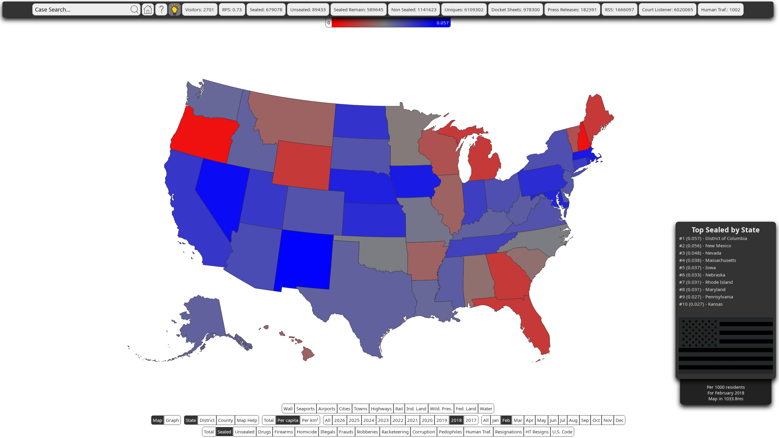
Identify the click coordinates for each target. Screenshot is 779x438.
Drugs (264, 432)
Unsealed (244, 432)
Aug (573, 420)
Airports (326, 408)
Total (269, 420)
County (225, 420)
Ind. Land (416, 408)
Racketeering (395, 432)
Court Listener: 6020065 (667, 9)
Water (486, 408)
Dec (620, 420)
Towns (360, 408)
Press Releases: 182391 (572, 9)
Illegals (327, 432)
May (541, 420)
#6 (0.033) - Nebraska (702, 275)
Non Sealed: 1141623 (414, 9)
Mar (518, 420)
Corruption (423, 432)
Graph (172, 420)
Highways (381, 408)
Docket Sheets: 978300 (515, 9)
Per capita (288, 420)
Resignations (508, 432)
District (207, 420)
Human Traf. (478, 432)
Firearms (283, 432)
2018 (456, 420)
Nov (607, 420)
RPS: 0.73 (232, 9)
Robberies (367, 432)
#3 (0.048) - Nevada (700, 253)
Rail (399, 408)
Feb (506, 420)
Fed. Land (466, 408)
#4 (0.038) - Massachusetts (707, 260)
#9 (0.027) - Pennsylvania (706, 297)
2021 (412, 420)
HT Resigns (537, 432)
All (327, 420)
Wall (288, 408)
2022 (398, 420)
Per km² (310, 420)
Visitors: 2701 (199, 9)
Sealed (224, 432)
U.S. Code (562, 432)
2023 (383, 420)
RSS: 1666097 (619, 9)
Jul (562, 420)
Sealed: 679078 (266, 9)
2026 (339, 420)
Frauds (346, 432)
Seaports (305, 408)
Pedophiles (450, 432)
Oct (596, 420)
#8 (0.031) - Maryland (702, 289)
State (191, 420)
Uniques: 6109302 (464, 9)
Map (157, 420)
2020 (427, 420)
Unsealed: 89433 (308, 9)
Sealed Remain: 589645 (358, 9)
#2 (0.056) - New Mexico (705, 245)
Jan (495, 420)
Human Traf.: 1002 (720, 9)
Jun (553, 420)
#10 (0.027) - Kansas (701, 304)
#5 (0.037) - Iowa (697, 267)
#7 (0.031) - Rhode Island (706, 282)
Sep (585, 420)
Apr (529, 420)
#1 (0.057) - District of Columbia (713, 238)
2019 (441, 420)
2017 (471, 420)
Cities (344, 408)
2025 (354, 420)
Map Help (247, 420)
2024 (368, 420)
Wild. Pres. (441, 408)
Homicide (307, 432)
